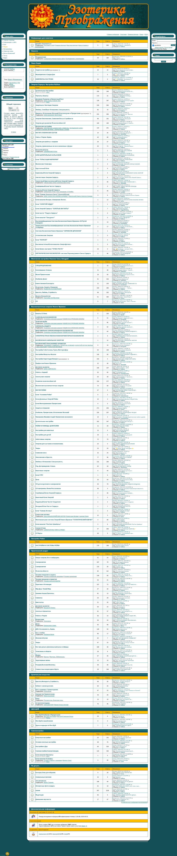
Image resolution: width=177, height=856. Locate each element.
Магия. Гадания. (49, 782)
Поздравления (41, 57)
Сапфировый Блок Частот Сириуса (48, 186)
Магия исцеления (49, 695)
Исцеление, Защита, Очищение (47, 287)
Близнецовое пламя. (50, 625)
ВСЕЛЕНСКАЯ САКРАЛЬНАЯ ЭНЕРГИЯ (50, 340)
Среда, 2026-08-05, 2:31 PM (120, 438)
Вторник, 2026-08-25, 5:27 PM (120, 94)
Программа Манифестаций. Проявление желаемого (54, 417)
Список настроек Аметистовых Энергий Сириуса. (128, 177)
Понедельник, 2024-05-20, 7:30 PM (121, 153)
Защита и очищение (43, 408)
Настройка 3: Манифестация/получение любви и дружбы (130, 417)
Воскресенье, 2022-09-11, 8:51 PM (121, 715)
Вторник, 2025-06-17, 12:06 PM (120, 158)
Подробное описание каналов (53, 319)
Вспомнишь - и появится (122, 589)
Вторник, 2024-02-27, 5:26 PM (120, 689)
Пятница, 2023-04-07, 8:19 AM (120, 234)
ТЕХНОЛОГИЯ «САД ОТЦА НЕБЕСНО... (126, 584)
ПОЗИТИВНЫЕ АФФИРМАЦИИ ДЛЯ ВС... (126, 656)
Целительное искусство (40, 675)
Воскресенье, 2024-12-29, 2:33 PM (121, 362)
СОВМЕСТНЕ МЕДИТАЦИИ (123, 669)
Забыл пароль (159, 47)
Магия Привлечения (43, 274)
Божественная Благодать (45, 283)
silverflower (124, 467)
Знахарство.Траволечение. (45, 694)
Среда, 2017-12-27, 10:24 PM (120, 473)
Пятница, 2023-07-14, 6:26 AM (120, 771)
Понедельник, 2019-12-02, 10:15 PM (122, 487)
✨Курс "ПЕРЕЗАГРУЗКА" (122, 74)
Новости (34, 51)
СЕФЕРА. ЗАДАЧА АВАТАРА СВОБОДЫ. (126, 186)
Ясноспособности (42, 571)
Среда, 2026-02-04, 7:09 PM (120, 736)
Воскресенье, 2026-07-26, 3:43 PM (121, 627)
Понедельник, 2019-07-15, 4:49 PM (121, 300)
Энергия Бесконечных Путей (123, 403)
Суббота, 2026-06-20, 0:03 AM (120, 247)
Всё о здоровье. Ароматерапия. (47, 690)
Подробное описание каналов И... (124, 327)
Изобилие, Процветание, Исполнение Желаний (52, 412)
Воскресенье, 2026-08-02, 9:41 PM (121, 353)
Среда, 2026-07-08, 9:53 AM (120, 366)
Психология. (47, 691)
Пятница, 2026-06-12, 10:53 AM (121, 380)
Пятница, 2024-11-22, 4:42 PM (120, 698)
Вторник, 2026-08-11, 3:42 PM (120, 99)
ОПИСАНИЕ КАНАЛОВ (122, 208)
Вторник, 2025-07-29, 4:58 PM (120, 225)
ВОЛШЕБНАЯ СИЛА (76, 128)
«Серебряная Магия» (121, 128)
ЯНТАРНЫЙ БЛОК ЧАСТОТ (123, 506)
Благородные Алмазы (44, 270)
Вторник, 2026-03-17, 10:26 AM (120, 73)
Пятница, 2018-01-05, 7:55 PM (120, 509)
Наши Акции (36, 63)
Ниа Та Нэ (118, 363)
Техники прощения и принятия (46, 579)
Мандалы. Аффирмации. (57, 656)
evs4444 (123, 192)
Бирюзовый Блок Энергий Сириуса (48, 173)
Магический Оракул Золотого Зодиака (80, 196)
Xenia (65, 834)
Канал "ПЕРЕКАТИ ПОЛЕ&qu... (123, 96)
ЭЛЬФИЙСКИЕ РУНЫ (50, 151)
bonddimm (124, 284)
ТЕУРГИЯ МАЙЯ (41, 322)
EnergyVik (123, 319)
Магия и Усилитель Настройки (123, 385)
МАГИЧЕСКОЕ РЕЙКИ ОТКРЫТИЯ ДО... (126, 390)
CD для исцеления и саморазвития (48, 484)
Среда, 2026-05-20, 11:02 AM (120, 614)
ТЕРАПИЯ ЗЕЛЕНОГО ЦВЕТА (123, 725)
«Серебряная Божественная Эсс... (125, 91)
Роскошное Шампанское (122, 279)
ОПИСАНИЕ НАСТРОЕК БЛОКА (124, 159)
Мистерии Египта (120, 515)
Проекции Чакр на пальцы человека (125, 642)
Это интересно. (41, 781)
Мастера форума (72, 45)
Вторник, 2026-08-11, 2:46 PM (120, 108)
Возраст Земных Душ (121, 624)
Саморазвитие (41, 562)
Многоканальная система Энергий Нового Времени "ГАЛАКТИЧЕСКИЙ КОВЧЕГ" (64, 520)
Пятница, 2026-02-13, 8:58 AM (120, 286)
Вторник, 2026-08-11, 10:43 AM (120, 140)
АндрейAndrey (125, 210)
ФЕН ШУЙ (35, 709)
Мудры (38, 655)
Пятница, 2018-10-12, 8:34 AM (120, 496)
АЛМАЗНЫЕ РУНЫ (50, 191)
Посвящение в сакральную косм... (125, 318)
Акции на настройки (43, 70)
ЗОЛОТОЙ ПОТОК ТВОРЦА (84, 345)
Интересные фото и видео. (45, 786)
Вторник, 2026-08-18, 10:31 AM (120, 117)
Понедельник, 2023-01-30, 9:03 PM (121, 268)
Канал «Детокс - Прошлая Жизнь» (124, 146)
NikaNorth (123, 431)
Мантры (46, 656)
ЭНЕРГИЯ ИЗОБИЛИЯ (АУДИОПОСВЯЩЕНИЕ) (128, 484)
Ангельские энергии (43, 377)
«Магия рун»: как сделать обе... (124, 699)
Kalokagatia (124, 223)
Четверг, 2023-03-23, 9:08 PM (120, 220)
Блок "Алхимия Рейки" (44, 394)
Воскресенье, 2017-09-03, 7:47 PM (121, 397)
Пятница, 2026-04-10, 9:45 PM (120, 330)
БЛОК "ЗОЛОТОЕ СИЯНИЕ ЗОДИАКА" (56, 196)
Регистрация (168, 47)
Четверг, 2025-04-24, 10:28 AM (120, 131)
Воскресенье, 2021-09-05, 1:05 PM (121, 478)
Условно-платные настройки (46, 742)
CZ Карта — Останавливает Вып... (125, 533)
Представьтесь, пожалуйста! (123, 45)
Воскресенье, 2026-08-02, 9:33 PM (121, 357)
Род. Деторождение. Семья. (45, 466)
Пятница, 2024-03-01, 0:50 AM (120, 592)
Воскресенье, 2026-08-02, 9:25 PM (121, 456)
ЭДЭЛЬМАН (47, 345)
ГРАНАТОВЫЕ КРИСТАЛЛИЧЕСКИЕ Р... (126, 182)
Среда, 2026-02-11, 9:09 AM (120, 654)
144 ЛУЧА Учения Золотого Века (124, 479)
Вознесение (40, 619)
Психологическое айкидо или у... (124, 575)
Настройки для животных (45, 430)
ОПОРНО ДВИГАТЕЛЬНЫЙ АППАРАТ (125, 443)
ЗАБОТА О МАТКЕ (120, 439)
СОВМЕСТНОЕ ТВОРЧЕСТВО (124, 772)
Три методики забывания (122, 562)
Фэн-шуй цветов (120, 716)
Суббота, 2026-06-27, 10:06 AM (121, 569)
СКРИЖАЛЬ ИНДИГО (43, 326)
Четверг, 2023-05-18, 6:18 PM (120, 202)
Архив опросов (14, 157)
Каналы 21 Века (41, 313)
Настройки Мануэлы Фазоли (46, 354)
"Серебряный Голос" (121, 372)
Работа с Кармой (41, 372)
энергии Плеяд (83, 516)
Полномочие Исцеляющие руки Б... (125, 751)
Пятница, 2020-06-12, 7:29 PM (120, 402)
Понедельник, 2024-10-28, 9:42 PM (121, 641)
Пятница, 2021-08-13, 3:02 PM (120, 500)
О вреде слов (119, 566)
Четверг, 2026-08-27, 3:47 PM (120, 745)
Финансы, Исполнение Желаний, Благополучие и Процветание (58, 113)
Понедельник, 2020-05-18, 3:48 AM (121, 393)
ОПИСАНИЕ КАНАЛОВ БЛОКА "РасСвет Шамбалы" (129, 524)
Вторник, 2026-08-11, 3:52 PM (120, 135)
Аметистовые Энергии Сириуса (47, 177)
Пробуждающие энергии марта (123, 593)
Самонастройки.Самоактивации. (47, 751)
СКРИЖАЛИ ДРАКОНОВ (122, 231)
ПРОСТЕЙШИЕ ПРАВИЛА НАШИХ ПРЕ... (126, 615)
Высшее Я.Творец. (49, 607)
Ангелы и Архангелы (43, 611)
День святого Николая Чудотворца (125, 660)
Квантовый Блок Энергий (45, 497)
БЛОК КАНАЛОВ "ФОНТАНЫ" (53, 115)
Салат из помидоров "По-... (123, 799)
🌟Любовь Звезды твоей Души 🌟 (124, 448)
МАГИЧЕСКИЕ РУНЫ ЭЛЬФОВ (124, 150)
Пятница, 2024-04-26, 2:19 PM (120, 464)
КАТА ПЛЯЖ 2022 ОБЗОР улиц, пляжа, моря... (128, 786)
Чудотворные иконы (43, 660)
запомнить (157, 45)
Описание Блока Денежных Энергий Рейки (127, 399)
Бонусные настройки (43, 737)
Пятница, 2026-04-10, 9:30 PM (120, 144)
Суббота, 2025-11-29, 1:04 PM (120, 446)
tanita (122, 201)
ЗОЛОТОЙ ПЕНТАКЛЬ (55, 346)
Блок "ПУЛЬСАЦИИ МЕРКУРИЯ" (47, 159)
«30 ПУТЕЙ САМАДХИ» (122, 222)
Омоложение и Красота (44, 457)
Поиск (141, 34)
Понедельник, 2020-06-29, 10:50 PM (122, 216)
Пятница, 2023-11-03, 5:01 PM (120, 482)
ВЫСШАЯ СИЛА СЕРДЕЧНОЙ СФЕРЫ (126, 359)
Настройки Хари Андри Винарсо (47, 359)
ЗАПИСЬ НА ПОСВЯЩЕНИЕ (123, 253)
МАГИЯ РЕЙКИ (41, 390)
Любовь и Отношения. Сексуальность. (49, 462)
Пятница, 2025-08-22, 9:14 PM (120, 229)
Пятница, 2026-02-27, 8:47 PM (120, 469)
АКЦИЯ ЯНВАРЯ (120, 790)
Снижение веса (41, 453)
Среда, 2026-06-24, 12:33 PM (120, 384)
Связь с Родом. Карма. (44, 137)
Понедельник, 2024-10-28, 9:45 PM (121, 702)
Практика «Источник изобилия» (124, 647)
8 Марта (118, 58)
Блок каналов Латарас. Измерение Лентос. (51, 200)
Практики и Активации (43, 584)
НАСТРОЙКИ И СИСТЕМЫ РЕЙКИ (47, 545)
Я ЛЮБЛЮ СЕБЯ (120, 461)
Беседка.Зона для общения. (46, 772)
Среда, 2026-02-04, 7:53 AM (120, 321)
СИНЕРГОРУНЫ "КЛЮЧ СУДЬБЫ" (54, 529)
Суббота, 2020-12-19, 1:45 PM (120, 514)
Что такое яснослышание (122, 571)
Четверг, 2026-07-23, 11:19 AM (120, 375)
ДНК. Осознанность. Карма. (45, 629)
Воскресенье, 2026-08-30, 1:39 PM (121, 104)
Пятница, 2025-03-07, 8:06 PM (120, 189)
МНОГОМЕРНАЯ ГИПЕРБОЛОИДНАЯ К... (127, 331)
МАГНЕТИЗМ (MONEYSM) (123, 381)
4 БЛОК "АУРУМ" (120, 520)
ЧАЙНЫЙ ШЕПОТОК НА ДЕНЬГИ (124, 781)
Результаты (5, 157)
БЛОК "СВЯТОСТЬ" (50, 368)
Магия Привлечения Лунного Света (125, 274)
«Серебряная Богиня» (121, 109)
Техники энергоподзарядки (52, 581)
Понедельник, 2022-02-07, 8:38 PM (121, 784)
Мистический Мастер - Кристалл (124, 114)
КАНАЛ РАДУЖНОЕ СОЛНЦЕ (123, 466)
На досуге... (35, 766)
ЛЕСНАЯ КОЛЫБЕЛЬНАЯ (122, 742)
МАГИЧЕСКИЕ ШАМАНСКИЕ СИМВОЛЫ (56, 128)
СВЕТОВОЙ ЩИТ (41, 346)
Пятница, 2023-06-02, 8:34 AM (120, 339)
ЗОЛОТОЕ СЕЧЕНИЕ (67, 345)
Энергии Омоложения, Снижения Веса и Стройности (54, 118)
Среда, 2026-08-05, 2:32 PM (120, 411)
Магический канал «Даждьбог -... (124, 132)
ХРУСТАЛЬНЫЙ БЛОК (122, 168)
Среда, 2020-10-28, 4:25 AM (120, 415)
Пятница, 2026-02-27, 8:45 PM (120, 291)
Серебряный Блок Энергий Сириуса (48, 493)
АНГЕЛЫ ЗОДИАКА (121, 704)
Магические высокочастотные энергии (49, 386)
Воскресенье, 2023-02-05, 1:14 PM (121, 194)
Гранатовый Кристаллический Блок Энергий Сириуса (55, 181)
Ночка (122, 774)
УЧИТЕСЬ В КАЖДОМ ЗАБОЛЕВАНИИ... (126, 620)
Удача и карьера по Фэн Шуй (46, 725)
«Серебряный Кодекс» (121, 137)
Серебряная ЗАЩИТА (121, 408)
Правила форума (133, 34)
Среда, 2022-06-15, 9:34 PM (120, 601)
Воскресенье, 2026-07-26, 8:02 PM (121, 343)
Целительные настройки (44, 421)
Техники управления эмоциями (53, 576)
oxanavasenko (124, 396)
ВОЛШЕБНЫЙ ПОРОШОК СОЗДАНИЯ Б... (127, 354)
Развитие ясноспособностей (46, 381)
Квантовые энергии (42, 471)
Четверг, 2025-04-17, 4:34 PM (120, 167)
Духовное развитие (42, 367)
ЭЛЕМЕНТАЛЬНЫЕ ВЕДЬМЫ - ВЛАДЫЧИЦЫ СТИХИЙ (52, 129)
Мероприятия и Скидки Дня (45, 74)
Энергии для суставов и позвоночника (49, 444)
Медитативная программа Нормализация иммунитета (129, 488)
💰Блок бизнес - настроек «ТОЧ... (125, 249)
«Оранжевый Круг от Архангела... (124, 376)
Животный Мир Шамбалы (122, 430)
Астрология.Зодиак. (43, 703)
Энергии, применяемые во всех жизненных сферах (54, 146)
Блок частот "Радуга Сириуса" (47, 213)
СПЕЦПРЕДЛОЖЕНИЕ (43, 265)
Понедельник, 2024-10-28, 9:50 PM (121, 578)
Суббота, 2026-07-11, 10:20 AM (121, 565)
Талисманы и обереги (43, 651)
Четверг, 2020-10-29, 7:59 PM (120, 198)
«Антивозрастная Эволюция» (123, 118)
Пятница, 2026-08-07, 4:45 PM (120, 406)
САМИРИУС (56, 345)
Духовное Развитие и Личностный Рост (50, 99)
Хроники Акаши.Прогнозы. (45, 593)
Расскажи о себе (49, 45)
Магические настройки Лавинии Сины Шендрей (50, 259)
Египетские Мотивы (72, 516)
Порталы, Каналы (42, 96)
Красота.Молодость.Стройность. (47, 681)
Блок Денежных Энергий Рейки (47, 399)
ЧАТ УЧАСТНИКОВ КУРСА (123, 191)
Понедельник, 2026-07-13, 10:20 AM (122, 252)
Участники (123, 34)
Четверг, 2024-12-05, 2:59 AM (120, 758)
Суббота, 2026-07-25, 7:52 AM (120, 44)
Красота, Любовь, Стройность (46, 292)
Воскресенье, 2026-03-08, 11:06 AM (122, 56)
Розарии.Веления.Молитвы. (45, 665)
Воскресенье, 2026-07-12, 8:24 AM (121, 650)
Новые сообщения (113, 34)
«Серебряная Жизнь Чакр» (123, 141)
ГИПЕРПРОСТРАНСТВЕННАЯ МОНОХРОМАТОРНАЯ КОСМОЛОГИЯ (60, 336)
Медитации (39, 795)
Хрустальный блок (42, 168)
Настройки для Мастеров (51, 297)
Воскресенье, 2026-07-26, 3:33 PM (121, 587)
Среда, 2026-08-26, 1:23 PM (120, 112)
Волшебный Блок (42, 150)
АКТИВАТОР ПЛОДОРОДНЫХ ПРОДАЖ (126, 412)
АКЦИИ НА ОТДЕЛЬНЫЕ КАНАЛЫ (73, 319)
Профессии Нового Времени (46, 363)
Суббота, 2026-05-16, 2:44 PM (120, 793)
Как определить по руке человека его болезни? (128, 690)
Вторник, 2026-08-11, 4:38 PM (120, 433)
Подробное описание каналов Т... (124, 322)
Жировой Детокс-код (121, 453)
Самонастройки (37, 731)
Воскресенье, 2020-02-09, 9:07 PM (121, 273)
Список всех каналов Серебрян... (124, 493)
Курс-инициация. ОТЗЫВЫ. (65, 191)
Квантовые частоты (121, 497)
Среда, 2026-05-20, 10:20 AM (120, 684)
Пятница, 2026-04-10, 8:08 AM (120, 645)
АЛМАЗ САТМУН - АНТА (122, 368)
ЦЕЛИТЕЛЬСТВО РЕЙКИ (122, 426)
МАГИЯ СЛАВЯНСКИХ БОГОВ (46, 133)
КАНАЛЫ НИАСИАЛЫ (121, 755)
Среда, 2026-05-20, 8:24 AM (120, 663)
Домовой (118, 777)
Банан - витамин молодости (123, 681)
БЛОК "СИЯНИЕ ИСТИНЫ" (123, 511)
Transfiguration (125, 373)
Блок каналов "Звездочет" (45, 217)
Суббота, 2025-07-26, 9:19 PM (120, 527)
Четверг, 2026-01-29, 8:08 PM (120, 518)
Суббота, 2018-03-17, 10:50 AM (121, 176)
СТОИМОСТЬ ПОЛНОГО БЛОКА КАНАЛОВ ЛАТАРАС (130, 199)
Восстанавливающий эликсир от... (124, 421)
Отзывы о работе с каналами (53, 760)
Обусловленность (120, 607)
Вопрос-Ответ (67, 760)
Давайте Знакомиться (43, 44)
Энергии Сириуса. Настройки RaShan (45, 84)
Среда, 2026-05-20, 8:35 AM (120, 693)
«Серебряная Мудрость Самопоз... (125, 123)
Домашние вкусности (43, 799)
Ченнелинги (47, 621)
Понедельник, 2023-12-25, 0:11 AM (121, 668)
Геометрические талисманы (123, 598)
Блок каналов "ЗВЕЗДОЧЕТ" (123, 217)
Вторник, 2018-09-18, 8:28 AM (120, 185)
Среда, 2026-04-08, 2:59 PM (120, 429)
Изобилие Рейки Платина (122, 545)
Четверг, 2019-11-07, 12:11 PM (120, 775)
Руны (37, 698)
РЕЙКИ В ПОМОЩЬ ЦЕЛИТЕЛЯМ (47, 426)
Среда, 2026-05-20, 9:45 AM (120, 618)
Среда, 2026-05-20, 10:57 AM (120, 610)
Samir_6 (84, 826)
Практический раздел (39, 551)
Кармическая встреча (121, 629)
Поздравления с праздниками (75, 58)
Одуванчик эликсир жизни (122, 695)
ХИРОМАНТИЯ (48, 704)
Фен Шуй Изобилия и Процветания (48, 715)
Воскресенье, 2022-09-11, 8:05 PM (121, 719)
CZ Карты (39, 533)
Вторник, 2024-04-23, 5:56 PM (120, 149)
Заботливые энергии (43, 439)
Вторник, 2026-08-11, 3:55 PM (120, 90)
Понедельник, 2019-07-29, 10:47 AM (122, 724)
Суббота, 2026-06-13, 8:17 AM (120, 749)
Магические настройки (44, 126)
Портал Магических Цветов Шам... (125, 70)
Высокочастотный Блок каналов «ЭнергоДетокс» (53, 244)
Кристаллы (40, 602)
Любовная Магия (49, 634)
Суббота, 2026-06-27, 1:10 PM (120, 348)
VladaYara (123, 271)
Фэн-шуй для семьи (121, 721)
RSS (145, 34)
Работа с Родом (41, 616)
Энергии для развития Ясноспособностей (50, 123)
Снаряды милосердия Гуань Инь (124, 665)
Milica (122, 626)
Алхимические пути (121, 394)
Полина (123, 174)
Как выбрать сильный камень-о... (124, 651)
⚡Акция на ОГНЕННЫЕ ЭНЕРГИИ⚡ (125, 529)
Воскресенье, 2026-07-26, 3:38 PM (121, 632)
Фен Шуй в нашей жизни (44, 721)
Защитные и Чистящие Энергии (47, 105)
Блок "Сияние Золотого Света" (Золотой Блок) (52, 194)
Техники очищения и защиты (46, 575)
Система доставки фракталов (123, 737)
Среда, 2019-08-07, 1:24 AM (120, 282)
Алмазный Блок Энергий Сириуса (48, 190)
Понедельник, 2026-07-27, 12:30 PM (122, 77)
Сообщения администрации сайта (54, 58)
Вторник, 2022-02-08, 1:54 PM (120, 505)
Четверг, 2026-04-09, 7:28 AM (120, 451)
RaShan (10, 72)
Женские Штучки (42, 638)
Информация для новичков (42, 38)
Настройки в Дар (41, 746)
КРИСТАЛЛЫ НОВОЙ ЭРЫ (52, 100)
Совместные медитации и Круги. (47, 669)
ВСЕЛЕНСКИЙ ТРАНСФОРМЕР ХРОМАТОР (51, 344)
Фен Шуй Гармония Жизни (65, 716)
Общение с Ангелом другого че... (124, 611)
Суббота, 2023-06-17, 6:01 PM (120, 442)
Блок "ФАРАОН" (41, 240)
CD (37, 301)
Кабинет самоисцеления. (44, 686)
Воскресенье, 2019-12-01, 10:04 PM (122, 211)
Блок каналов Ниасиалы (44, 755)
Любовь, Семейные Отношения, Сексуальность (53, 110)
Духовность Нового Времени (123, 350)
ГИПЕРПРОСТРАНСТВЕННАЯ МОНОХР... (127, 336)
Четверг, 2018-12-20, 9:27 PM (120, 162)
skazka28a (123, 134)
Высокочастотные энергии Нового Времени (48, 307)
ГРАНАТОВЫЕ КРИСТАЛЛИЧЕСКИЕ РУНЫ (57, 182)
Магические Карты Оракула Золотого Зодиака (127, 195)
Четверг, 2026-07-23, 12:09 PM (120, 544)
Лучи (37, 479)
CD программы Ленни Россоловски (48, 488)
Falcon (122, 298)
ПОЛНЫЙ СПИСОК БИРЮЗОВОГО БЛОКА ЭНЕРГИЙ (129, 173)
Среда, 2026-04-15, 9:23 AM (120, 780)
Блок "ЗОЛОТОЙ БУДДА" (44, 204)
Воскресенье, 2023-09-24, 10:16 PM (122, 388)
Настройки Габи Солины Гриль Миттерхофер (52, 350)
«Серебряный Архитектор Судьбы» (125, 100)
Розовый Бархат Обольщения (123, 292)
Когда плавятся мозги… (122, 557)
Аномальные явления (43, 777)
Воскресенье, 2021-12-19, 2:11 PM (121, 659)
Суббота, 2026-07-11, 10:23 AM (121, 560)
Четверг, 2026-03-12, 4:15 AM (120, 316)
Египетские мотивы (42, 514)
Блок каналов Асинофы (44, 759)
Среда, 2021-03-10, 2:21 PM (120, 523)
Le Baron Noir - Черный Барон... (124, 297)
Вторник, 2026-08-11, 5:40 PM (120, 491)
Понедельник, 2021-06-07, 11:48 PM (122, 754)
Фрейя (122, 314)
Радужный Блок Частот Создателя (48, 502)
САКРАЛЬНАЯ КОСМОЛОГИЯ (46, 317)
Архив (38, 790)
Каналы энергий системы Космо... (124, 226)
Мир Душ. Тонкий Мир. (43, 589)
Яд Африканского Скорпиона (123, 105)
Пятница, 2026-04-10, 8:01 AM (120, 596)
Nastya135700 (56, 834)
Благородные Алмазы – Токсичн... (124, 270)
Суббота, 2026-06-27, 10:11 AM (121, 583)
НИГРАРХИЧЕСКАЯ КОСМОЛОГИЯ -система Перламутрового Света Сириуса (63, 253)
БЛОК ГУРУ (119, 475)
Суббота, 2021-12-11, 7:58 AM (120, 207)
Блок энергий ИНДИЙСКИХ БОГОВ (54, 516)
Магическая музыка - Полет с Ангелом (125, 301)
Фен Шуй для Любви (50, 716)
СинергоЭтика (41, 528)
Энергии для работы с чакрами (47, 142)
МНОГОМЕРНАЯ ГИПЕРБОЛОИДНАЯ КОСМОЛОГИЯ (54, 331)
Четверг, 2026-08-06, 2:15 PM (120, 371)
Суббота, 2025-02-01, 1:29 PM (120, 180)
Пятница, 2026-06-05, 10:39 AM (121, 460)
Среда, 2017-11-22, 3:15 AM (120, 171)
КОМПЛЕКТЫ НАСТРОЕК (44, 79)
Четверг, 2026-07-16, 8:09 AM (120, 68)
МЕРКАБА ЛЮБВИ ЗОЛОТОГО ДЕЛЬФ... (126, 795)
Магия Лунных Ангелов (61, 704)
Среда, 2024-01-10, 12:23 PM (120, 556)
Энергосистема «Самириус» (123, 345)
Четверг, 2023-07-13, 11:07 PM (120, 264)
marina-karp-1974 (44, 834)
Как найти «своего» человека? (123, 633)
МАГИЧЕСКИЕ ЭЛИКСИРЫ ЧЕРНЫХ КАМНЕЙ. (128, 164)
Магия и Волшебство (43, 296)
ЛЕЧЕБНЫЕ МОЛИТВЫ (122, 686)
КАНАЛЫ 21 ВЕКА (120, 313)
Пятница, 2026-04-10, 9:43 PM (120, 243)
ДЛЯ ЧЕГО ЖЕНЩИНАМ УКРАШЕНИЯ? (126, 638)
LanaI (122, 761)
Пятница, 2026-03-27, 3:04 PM (120, 334)
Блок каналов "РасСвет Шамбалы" (48, 524)
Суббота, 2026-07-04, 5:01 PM (120, 574)
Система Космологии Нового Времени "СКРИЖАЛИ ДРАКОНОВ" (59, 231)
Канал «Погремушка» (121, 746)
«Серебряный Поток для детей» (124, 435)
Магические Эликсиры (44, 164)
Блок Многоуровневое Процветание (48, 403)
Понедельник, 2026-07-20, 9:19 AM (121, 420)
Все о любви (40, 633)
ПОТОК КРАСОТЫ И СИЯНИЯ (123, 457)
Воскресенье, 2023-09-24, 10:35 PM (122, 424)
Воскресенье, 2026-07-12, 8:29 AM (121, 636)
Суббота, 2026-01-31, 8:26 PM (120, 325)
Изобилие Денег (41, 279)
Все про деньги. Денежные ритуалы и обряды (52, 647)
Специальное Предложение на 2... (125, 265)
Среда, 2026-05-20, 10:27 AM (120, 605)
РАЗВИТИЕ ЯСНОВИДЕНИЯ (52, 289)
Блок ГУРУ (39, 475)
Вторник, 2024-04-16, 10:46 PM (120, 312)
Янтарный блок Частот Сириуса (47, 506)
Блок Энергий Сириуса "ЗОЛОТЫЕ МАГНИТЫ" (52, 209)
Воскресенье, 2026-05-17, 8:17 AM (121, 740)
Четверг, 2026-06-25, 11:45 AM (120, 532)
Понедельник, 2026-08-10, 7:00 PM (121, 121)
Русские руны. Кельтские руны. (53, 700)
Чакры (38, 448)
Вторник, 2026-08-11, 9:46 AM (120, 126)
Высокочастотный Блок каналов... (124, 244)
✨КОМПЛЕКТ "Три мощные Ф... (124, 79)
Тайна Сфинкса (120, 602)
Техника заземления (70, 576)
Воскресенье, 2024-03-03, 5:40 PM (121, 680)
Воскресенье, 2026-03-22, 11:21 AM (122, 798)
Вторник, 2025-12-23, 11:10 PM (120, 623)
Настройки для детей (43, 435)
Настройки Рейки (38, 539)
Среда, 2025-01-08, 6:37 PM (120, 789)
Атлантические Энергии (44, 235)
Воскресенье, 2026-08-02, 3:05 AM (121, 295)
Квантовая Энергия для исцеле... (124, 470)
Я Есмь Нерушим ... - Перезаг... (124, 288)
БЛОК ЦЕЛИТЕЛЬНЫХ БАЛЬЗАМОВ (48, 155)
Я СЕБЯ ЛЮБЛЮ (120, 580)
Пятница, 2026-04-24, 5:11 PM (120, 238)
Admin (47, 92)
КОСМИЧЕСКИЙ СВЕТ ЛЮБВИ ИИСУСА (126, 283)
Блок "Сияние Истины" (44, 511)
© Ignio (13, 132)
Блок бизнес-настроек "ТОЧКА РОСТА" (49, 249)
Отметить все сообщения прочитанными (134, 802)
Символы (39, 598)
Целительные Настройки (44, 91)
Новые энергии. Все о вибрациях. (47, 558)
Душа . (38, 624)
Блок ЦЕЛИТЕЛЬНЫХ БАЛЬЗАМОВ (125, 155)
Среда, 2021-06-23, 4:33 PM (120, 277)
